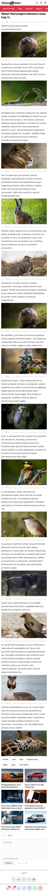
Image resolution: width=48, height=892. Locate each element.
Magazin (39, 9)
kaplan (5, 765)
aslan (14, 759)
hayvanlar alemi (32, 759)
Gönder (9, 863)
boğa (21, 759)
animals (5, 759)
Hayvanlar (28, 9)
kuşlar (13, 765)
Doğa (20, 9)
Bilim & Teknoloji (9, 9)
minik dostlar (24, 765)
